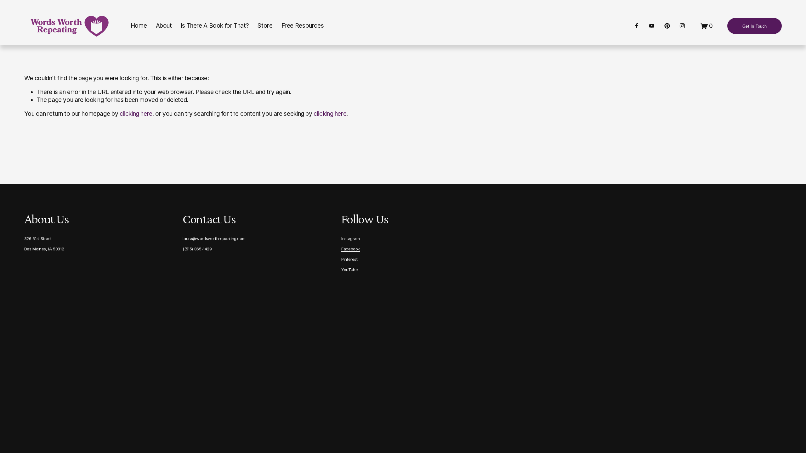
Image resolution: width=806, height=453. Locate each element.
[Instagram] (682, 26)
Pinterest (349, 259)
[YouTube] (652, 26)
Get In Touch (754, 26)
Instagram (350, 238)
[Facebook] (636, 26)
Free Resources (302, 25)
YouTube (349, 269)
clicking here (136, 113)
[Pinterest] (667, 26)
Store (265, 25)
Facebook (350, 248)
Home (139, 25)
